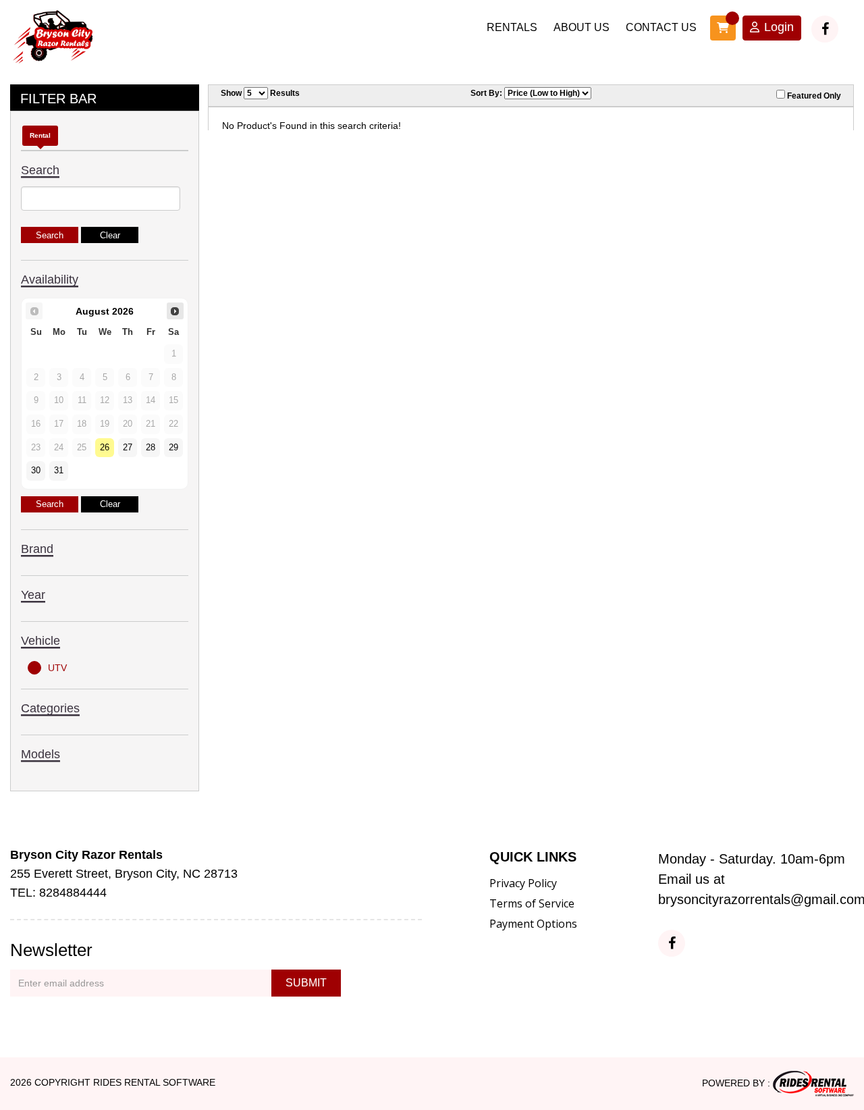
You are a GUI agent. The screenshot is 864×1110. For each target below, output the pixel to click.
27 (127, 447)
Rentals (512, 27)
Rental (40, 135)
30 (35, 470)
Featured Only (813, 96)
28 (150, 447)
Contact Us (661, 27)
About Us (582, 27)
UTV (57, 667)
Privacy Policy (523, 883)
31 (58, 470)
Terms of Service (531, 903)
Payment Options (533, 923)
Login (779, 27)
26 (104, 447)
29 (173, 447)
